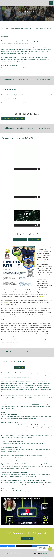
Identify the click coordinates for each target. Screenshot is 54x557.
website (38, 404)
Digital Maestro (43, 553)
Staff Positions (9, 79)
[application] (27, 157)
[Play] (16, 169)
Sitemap (21, 553)
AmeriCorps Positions (25, 79)
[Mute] (35, 169)
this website (41, 296)
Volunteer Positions (44, 79)
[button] (27, 158)
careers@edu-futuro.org (29, 41)
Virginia (7, 302)
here (16, 342)
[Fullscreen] (38, 169)
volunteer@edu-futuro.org (41, 391)
